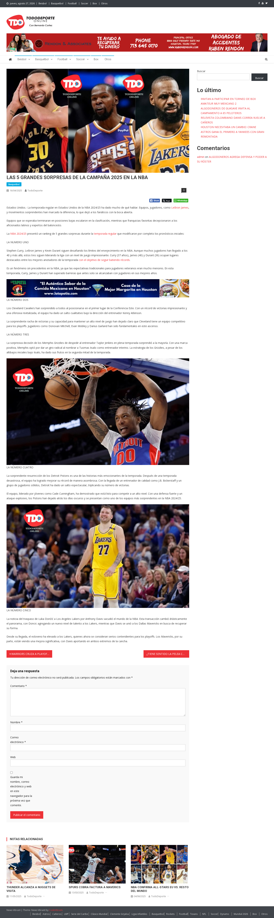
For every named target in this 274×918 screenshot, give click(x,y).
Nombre (16, 722)
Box (95, 3)
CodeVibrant (55, 910)
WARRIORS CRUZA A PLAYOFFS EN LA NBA (31, 654)
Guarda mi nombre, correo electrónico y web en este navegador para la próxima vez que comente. (21, 791)
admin (200, 157)
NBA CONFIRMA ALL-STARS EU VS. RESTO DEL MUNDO (160, 889)
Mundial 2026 (241, 914)
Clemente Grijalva (119, 914)
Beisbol (43, 3)
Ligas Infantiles (139, 914)
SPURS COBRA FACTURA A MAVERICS (95, 887)
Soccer (84, 3)
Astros (46, 914)
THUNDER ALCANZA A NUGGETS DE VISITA (31, 889)
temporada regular (105, 233)
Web (13, 757)
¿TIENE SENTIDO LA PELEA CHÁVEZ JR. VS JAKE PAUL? (168, 654)
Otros (104, 3)
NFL (204, 914)
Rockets (170, 914)
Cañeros (56, 914)
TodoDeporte (35, 190)
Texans (194, 914)
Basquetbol (57, 3)
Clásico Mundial (99, 914)
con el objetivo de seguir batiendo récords (104, 260)
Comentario (18, 686)
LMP (66, 914)
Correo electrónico (18, 740)
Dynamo (224, 914)
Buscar (201, 71)
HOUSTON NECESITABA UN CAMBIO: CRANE (228, 127)
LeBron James (179, 207)
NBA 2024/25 (18, 233)
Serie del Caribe (79, 914)
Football (72, 3)
